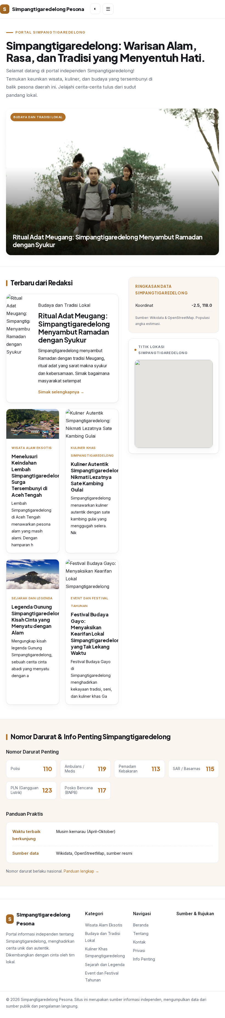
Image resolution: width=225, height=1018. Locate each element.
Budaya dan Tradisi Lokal (102, 937)
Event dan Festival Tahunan (102, 976)
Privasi (139, 950)
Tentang (140, 933)
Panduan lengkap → (81, 871)
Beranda (140, 925)
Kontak (139, 942)
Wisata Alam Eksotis (103, 925)
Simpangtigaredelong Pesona (43, 9)
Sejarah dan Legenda (105, 964)
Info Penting (144, 959)
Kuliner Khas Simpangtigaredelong (105, 952)
